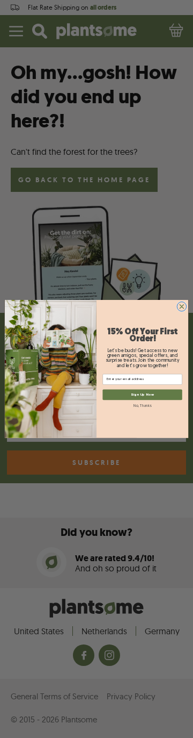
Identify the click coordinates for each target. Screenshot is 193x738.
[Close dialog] (182, 307)
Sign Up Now (142, 395)
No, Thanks (142, 406)
